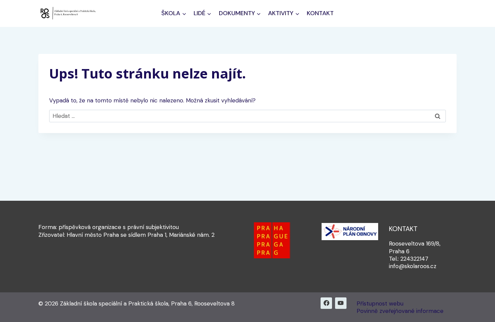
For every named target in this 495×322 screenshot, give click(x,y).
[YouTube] (340, 303)
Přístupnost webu (380, 303)
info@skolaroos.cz (412, 266)
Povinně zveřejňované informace (400, 311)
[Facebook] (326, 303)
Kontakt (320, 13)
